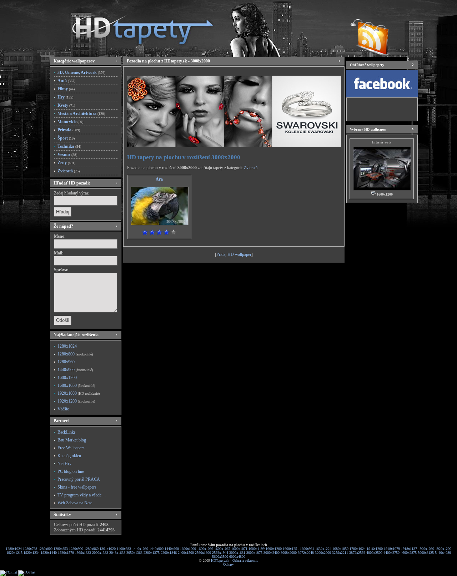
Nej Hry (64, 463)
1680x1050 (76, 385)
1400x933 (124, 549)
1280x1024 (67, 346)
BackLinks (66, 432)
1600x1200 (67, 377)
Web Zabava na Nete (74, 502)
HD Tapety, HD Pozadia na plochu (135, 27)
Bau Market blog (71, 440)
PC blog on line (70, 471)
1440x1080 (140, 549)
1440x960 (172, 549)
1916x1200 (375, 549)
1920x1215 (14, 553)
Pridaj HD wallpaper (233, 254)
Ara (159, 179)
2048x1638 (117, 553)
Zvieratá (68, 170)
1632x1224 (323, 549)
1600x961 (307, 549)
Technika (69, 146)
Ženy (66, 162)
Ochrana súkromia (245, 560)
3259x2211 (340, 553)
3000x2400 (271, 553)
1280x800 (75, 354)
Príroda (68, 129)
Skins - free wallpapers (76, 487)
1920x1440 (49, 553)
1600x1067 (222, 549)
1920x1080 (78, 393)
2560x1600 (203, 553)
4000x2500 (374, 553)
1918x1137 (409, 549)
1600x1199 (256, 549)
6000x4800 (237, 557)
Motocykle (70, 121)
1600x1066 (205, 549)
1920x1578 (66, 553)
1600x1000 (188, 549)
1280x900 (76, 549)
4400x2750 (391, 553)
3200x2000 (323, 553)
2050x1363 (134, 553)
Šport (66, 138)
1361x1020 (108, 549)
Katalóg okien (69, 455)
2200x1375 (152, 553)
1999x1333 (83, 553)
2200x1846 (169, 553)
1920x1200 (76, 401)
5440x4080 (443, 553)
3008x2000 (289, 553)
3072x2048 (306, 553)
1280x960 (66, 361)
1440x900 (75, 369)
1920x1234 (32, 553)
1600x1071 (239, 549)
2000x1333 (100, 553)
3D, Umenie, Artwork (81, 72)
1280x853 (61, 549)
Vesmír (67, 154)
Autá (66, 80)
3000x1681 (237, 553)
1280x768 (30, 549)
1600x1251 (291, 549)
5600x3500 (220, 557)
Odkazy (228, 564)
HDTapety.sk (220, 560)
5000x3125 (426, 553)
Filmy (66, 88)
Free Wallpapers (71, 447)
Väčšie (63, 408)
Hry (65, 97)
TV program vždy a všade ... (81, 494)
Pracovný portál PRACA (78, 479)
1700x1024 (358, 549)
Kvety (66, 105)
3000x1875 (254, 553)
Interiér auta (381, 142)
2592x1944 (220, 553)
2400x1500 (186, 553)
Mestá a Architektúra (81, 113)
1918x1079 (392, 549)
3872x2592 (357, 553)
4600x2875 (409, 553)
